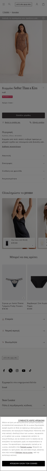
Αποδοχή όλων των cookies (23, 463)
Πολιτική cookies (26, 447)
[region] (23, 444)
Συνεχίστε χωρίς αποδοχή (31, 420)
